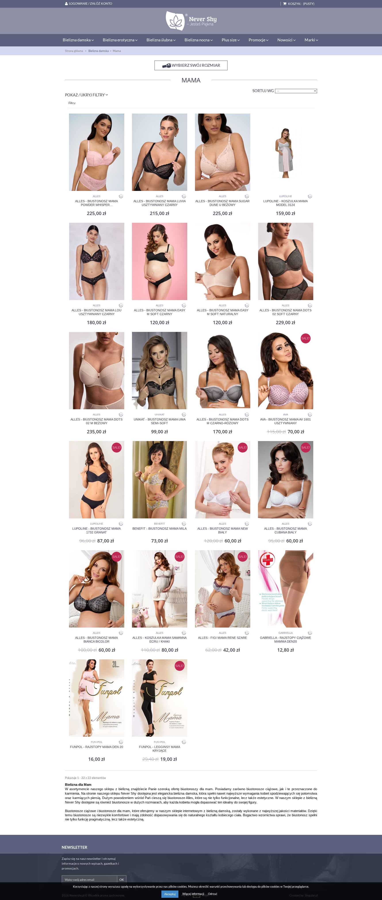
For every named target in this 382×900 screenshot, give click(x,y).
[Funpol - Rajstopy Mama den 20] (96, 698)
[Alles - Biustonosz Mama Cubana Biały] (285, 479)
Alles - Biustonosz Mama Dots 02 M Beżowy (96, 421)
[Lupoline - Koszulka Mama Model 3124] (285, 152)
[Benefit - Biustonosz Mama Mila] (159, 479)
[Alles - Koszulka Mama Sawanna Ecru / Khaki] (159, 589)
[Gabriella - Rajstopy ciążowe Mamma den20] (285, 589)
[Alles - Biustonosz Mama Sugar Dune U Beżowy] (222, 152)
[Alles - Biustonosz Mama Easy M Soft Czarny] (159, 261)
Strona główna (74, 51)
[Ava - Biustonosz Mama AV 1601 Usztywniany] (285, 370)
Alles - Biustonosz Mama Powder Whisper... (96, 203)
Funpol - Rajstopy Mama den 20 (96, 747)
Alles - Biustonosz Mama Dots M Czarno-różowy (222, 421)
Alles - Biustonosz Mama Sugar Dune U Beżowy (222, 203)
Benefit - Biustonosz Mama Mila (159, 528)
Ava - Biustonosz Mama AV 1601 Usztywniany (285, 421)
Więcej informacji (193, 894)
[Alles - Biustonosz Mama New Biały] (222, 479)
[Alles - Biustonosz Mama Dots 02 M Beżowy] (96, 370)
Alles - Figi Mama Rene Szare (222, 637)
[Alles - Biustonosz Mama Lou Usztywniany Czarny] (96, 261)
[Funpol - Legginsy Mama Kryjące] (159, 698)
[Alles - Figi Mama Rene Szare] (222, 589)
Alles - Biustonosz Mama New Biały (222, 530)
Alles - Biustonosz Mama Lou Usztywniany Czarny (96, 312)
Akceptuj (170, 894)
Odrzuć (212, 894)
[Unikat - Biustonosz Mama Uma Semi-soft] (159, 370)
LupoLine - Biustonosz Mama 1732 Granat (96, 530)
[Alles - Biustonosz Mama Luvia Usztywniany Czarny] (159, 152)
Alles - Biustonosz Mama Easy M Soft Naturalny (222, 312)
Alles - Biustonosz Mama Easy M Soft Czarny (159, 312)
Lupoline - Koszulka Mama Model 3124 (285, 203)
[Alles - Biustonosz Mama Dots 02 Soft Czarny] (285, 261)
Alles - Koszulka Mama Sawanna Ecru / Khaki (159, 639)
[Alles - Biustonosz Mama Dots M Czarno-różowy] (222, 370)
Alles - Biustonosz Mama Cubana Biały (285, 530)
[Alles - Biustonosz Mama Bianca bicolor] (96, 589)
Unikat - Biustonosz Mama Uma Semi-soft (159, 421)
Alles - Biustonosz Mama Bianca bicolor (96, 639)
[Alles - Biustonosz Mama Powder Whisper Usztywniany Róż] (96, 152)
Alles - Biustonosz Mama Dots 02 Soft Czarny (285, 312)
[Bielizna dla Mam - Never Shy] (191, 21)
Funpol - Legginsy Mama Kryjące (159, 748)
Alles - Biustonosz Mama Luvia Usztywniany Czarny (160, 203)
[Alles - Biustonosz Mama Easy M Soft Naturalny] (222, 261)
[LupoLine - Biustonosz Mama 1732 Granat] (96, 479)
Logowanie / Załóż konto (90, 3)
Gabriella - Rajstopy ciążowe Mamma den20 (285, 639)
